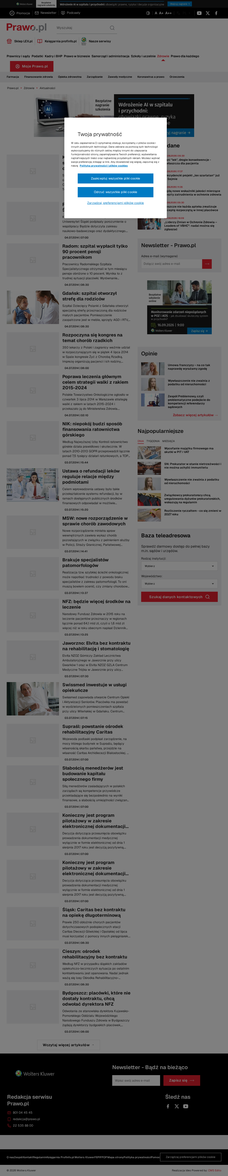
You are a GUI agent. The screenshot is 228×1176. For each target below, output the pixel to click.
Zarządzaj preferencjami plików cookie (115, 203)
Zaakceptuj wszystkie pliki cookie (115, 178)
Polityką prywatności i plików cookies (104, 165)
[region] (115, 168)
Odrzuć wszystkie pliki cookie (115, 192)
